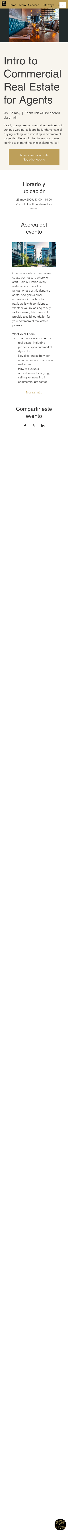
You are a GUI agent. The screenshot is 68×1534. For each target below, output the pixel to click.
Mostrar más (34, 392)
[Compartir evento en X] (34, 425)
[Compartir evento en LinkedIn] (43, 425)
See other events (34, 159)
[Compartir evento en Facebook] (25, 425)
